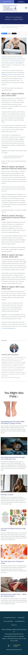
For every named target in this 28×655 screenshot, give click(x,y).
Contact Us (14, 625)
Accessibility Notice (20, 621)
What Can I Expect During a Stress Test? (9, 27)
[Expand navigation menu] (26, 8)
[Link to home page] (12, 7)
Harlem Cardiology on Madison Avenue (10, 26)
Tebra (20, 649)
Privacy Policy (21, 617)
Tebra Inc (14, 617)
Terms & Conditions (8, 621)
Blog (22, 26)
